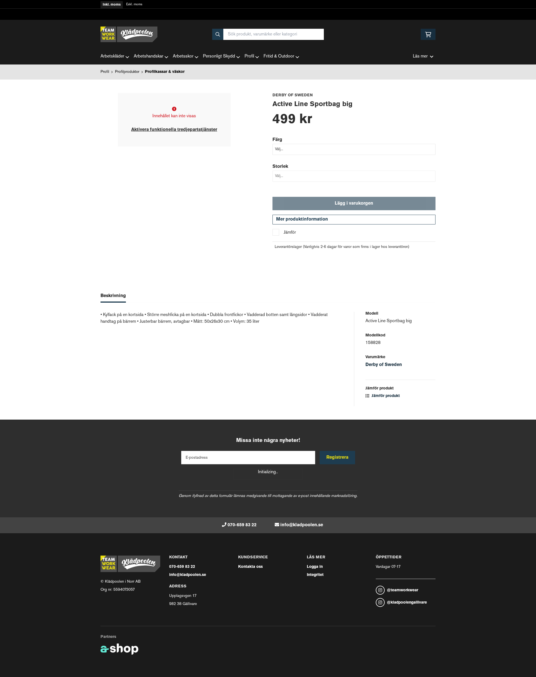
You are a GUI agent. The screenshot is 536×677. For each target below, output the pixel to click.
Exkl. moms (134, 4)
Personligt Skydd (219, 56)
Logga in (315, 567)
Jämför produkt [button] (385, 396)
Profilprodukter (127, 72)
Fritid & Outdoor (279, 56)
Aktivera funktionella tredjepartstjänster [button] (174, 130)
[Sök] (217, 34)
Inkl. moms (112, 4)
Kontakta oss (250, 567)
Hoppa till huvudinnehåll (265, 7)
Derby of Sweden (383, 365)
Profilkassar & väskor (165, 72)
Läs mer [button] (420, 56)
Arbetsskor (183, 56)
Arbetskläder (112, 56)
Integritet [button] (315, 575)
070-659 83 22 (242, 525)
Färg (277, 140)
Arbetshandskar (148, 56)
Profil (249, 56)
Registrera (337, 458)
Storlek (280, 167)
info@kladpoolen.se (301, 525)
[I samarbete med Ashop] (119, 649)
